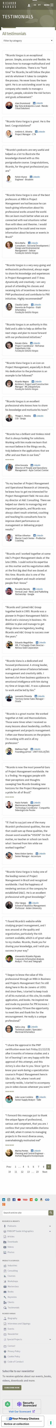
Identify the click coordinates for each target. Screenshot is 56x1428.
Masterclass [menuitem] (13, 1286)
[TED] (25, 1199)
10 (9, 1171)
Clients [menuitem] (10, 1302)
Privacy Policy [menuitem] (13, 1351)
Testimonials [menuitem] (13, 1307)
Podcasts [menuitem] (11, 1226)
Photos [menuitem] (10, 1252)
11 (16, 1171)
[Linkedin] (4, 1199)
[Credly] (4, 1204)
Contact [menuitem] (11, 1345)
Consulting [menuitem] (12, 1270)
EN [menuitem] (35, 5)
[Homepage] (9, 7)
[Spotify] (36, 1199)
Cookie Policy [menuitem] (13, 1356)
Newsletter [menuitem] (12, 1334)
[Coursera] (47, 1200)
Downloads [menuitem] (12, 1241)
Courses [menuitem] (11, 1276)
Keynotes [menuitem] (12, 1297)
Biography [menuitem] (12, 1318)
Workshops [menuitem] (12, 1281)
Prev (8, 1166)
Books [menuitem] (10, 1291)
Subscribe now (11, 1387)
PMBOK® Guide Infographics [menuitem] (20, 1231)
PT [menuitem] (39, 5)
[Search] (50, 1213)
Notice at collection (16, 1423)
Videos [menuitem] (10, 1247)
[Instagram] (9, 1199)
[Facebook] (14, 1199)
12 (22, 1171)
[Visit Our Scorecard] (21, 1406)
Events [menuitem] (10, 1328)
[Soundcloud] (31, 1199)
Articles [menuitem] (10, 1236)
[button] (9, 459)
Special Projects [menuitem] (14, 1339)
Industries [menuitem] (12, 1265)
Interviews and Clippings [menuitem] (18, 1323)
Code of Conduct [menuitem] (15, 1361)
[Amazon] (41, 1199)
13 (28, 1171)
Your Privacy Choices (25, 1418)
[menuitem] (29, 5)
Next (44, 1171)
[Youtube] (19, 1199)
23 (37, 1171)
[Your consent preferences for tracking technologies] (51, 1423)
